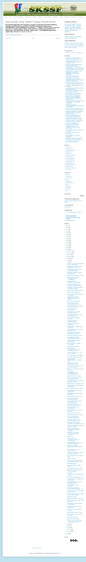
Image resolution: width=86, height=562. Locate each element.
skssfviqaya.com (69, 151)
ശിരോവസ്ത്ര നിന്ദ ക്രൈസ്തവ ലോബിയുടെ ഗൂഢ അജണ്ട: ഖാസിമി (75, 423)
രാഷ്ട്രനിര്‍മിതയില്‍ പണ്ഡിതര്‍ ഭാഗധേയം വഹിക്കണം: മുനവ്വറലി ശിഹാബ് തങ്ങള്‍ (75, 69)
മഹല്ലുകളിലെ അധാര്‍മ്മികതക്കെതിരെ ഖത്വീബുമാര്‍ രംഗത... (72, 373)
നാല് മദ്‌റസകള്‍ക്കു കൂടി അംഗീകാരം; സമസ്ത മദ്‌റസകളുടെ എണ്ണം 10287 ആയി (75, 83)
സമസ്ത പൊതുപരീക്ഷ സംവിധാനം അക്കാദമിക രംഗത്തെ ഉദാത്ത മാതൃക (74, 58)
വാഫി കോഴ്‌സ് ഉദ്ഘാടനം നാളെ (74, 396)
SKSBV (72, 44)
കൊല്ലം (66, 30)
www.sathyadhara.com (70, 159)
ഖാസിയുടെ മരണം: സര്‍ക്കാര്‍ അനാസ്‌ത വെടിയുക (73, 312)
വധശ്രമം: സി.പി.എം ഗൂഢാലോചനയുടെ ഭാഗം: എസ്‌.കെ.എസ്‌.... (73, 439)
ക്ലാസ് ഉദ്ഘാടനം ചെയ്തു (73, 346)
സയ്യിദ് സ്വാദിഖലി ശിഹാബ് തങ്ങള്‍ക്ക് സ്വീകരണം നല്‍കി (74, 285)
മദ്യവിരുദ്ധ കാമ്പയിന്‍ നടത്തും (74, 375)
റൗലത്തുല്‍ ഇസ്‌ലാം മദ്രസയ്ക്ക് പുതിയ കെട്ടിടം (74, 391)
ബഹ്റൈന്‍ (67, 38)
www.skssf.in (68, 153)
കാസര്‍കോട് (67, 24)
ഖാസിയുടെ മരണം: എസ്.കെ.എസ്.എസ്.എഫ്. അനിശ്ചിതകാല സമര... (73, 349)
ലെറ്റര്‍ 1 (66, 200)
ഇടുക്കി (78, 27)
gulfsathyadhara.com (70, 163)
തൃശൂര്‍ (66, 27)
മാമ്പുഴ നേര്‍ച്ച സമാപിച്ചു (72, 517)
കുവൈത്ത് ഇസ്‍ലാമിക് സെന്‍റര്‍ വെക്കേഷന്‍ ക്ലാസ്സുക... (74, 270)
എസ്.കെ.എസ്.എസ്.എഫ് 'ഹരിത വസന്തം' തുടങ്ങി (74, 353)
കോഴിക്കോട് (67, 25)
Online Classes (48, 16)
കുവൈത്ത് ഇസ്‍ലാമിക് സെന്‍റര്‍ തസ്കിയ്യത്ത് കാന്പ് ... (74, 401)
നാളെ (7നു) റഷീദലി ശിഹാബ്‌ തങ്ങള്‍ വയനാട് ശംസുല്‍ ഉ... (75, 426)
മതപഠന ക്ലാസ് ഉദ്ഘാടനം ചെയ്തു (75, 388)
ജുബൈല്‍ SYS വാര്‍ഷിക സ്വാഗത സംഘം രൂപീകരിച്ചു (74, 470)
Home (5, 16)
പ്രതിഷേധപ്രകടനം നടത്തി (73, 412)
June (68, 262)
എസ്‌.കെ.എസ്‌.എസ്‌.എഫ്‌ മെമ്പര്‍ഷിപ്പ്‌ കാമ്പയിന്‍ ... (73, 363)
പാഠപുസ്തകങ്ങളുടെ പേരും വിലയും (73, 212)
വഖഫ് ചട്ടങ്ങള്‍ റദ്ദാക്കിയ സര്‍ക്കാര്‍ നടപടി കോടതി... (74, 504)
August (68, 258)
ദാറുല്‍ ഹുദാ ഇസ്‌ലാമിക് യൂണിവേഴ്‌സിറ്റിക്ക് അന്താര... (74, 417)
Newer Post (8, 38)
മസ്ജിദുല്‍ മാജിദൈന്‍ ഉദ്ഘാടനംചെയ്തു (72, 321)
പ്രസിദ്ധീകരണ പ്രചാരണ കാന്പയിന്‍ (73, 485)
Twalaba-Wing (72, 43)
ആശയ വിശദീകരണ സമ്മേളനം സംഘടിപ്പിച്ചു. (74, 344)
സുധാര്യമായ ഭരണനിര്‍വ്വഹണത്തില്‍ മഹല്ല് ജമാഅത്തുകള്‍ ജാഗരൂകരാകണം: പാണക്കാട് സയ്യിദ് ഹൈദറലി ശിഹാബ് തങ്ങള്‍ (75, 90)
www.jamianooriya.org (70, 150)
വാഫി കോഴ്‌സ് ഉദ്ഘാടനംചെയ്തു (74, 357)
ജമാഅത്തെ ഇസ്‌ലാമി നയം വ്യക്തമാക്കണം (73, 407)
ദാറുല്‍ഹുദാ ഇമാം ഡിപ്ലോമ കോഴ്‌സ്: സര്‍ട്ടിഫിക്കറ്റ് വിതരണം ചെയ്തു (74, 121)
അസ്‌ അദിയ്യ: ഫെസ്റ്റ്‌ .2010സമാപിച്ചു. (72, 309)
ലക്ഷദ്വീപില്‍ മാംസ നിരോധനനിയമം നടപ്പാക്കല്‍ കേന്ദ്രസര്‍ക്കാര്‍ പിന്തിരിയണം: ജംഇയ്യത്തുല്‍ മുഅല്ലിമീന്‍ (74, 72)
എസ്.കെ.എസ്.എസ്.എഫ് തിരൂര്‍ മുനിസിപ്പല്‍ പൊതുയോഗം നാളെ (75, 461)
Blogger (58, 553)
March (68, 527)
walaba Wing (69, 176)
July (68, 260)
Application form (67, 207)
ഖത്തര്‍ (79, 36)
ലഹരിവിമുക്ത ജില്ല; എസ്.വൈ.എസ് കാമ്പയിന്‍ (73, 282)
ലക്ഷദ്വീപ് (67, 31)
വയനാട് (78, 24)
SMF (68, 44)
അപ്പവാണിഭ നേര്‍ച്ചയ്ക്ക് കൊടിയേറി (75, 290)
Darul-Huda (74, 46)
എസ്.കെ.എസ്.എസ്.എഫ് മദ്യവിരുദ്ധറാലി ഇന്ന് (73, 399)
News (10, 16)
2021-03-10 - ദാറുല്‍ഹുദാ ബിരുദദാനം (74, 52)
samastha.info (69, 147)
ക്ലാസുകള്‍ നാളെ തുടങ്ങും (73, 518)
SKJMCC (76, 44)
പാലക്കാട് (78, 25)
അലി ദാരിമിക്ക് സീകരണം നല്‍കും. (74, 512)
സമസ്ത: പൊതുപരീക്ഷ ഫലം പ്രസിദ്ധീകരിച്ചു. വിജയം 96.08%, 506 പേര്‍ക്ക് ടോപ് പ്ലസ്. (74, 61)
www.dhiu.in (68, 169)
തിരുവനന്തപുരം (74, 30)
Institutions (40, 16)
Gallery (60, 16)
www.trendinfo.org (69, 156)
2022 (67, 227)
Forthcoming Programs (18, 16)
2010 (67, 249)
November (69, 252)
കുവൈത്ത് (74, 38)
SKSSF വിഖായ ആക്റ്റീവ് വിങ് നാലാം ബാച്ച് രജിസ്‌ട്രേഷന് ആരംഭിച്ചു (73, 116)
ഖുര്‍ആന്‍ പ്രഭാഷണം (72, 458)
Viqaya (67, 179)
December (69, 251)
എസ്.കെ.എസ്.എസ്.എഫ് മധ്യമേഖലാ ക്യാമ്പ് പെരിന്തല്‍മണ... (73, 278)
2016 (67, 238)
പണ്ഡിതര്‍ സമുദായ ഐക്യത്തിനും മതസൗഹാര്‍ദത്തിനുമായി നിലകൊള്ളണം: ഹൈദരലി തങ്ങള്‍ (74, 65)
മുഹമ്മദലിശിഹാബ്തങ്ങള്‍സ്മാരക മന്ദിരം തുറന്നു (74, 507)
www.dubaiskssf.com (70, 161)
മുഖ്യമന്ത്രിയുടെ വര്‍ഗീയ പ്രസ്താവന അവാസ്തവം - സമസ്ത (75, 381)
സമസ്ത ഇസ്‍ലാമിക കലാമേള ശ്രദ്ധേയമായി (73, 341)
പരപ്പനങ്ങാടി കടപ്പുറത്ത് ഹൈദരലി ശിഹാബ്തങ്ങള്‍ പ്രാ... (74, 315)
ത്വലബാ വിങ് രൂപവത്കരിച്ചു (73, 292)
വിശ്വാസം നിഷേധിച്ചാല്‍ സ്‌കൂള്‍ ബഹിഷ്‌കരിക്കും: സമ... (74, 378)
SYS (65, 44)
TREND (66, 43)
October (69, 254)
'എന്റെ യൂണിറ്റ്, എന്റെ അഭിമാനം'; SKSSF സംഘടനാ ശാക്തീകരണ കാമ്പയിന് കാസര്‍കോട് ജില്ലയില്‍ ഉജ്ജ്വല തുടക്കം (73, 97)
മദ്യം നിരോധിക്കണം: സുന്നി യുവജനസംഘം (73, 450)
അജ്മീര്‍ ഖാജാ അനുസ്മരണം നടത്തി (75, 275)
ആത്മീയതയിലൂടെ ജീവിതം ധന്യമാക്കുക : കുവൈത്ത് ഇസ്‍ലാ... (73, 298)
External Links (28, 16)
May (68, 524)
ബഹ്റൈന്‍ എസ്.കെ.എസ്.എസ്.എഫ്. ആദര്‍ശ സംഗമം (75, 474)
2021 (67, 229)
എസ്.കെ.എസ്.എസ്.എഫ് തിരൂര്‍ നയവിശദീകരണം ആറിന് (74, 521)
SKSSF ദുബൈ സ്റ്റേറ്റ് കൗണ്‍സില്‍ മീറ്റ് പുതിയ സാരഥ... (75, 491)
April (68, 525)
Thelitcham (68, 189)
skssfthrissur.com (69, 166)
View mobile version (37, 547)
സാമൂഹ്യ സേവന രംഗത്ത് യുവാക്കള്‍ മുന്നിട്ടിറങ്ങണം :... (75, 479)
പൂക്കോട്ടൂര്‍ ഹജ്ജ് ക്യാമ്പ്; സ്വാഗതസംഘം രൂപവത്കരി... (74, 404)
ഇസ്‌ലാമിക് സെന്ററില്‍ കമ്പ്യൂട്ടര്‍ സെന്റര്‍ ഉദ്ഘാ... (74, 273)
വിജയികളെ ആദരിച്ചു (71, 463)
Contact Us (73, 16)
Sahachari (66, 47)
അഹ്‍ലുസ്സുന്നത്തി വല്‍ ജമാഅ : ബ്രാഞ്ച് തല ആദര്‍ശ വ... (74, 333)
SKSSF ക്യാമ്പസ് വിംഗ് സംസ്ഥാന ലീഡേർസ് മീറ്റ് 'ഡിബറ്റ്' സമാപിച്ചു (73, 93)
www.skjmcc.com (69, 148)
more (67, 190)
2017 (67, 236)
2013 (67, 243)
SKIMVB (81, 44)
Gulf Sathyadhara (69, 182)
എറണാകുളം (72, 27)
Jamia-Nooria (68, 46)
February (69, 529)
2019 (67, 232)
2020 (67, 231)
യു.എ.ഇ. (70, 36)
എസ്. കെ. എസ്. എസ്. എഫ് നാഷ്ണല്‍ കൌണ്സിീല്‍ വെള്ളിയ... (75, 494)
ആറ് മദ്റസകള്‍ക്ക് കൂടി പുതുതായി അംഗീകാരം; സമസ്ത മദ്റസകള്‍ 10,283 (74, 139)
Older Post (58, 38)
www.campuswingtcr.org (71, 167)
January (69, 531)
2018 (67, 234)
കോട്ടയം (66, 28)
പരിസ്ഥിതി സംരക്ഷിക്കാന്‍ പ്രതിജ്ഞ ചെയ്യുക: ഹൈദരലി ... (75, 453)
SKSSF (34, 16)
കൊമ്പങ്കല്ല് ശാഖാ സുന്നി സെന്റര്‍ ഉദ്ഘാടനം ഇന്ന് (74, 330)
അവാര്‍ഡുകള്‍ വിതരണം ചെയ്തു (74, 335)
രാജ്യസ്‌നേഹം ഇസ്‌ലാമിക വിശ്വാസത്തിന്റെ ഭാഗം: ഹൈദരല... (73, 433)
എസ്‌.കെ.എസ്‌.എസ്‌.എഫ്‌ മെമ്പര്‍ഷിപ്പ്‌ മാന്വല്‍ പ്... (73, 303)
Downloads (66, 16)
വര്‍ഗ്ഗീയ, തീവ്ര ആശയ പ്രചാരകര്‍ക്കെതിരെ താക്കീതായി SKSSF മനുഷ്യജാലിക (75, 105)
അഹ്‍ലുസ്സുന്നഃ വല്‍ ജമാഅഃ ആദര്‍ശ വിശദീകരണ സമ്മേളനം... (75, 288)
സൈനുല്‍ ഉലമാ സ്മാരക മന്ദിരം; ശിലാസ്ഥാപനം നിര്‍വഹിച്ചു (73, 141)
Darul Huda (68, 185)
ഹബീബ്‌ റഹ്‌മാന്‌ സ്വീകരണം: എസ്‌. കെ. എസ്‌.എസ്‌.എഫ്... (75, 366)
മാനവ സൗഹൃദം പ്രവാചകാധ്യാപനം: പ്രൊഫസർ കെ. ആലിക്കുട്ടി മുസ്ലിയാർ (75, 109)
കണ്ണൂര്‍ (73, 24)
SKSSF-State (80, 46)
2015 (67, 240)
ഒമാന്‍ (75, 36)
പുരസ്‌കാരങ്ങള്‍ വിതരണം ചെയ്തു (75, 414)
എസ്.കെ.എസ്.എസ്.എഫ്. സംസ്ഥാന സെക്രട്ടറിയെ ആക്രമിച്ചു (73, 429)
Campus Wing (69, 177)
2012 (67, 245)
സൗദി (66, 36)
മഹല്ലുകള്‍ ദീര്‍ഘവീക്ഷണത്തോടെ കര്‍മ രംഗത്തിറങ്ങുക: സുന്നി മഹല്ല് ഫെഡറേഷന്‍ (75, 102)
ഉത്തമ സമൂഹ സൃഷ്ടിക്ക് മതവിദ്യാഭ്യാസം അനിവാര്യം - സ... (75, 446)
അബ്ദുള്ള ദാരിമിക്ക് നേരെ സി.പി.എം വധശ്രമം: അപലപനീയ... (75, 443)
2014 (67, 242)
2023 (67, 225)
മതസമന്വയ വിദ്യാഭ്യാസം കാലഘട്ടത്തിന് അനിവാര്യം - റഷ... (75, 488)
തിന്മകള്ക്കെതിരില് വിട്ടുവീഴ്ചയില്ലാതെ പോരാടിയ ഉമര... (74, 360)
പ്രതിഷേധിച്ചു (70, 436)
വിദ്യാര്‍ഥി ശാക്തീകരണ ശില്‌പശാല (75, 498)
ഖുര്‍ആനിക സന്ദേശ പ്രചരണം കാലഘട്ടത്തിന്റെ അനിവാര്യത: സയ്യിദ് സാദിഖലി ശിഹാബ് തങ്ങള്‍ (75, 80)
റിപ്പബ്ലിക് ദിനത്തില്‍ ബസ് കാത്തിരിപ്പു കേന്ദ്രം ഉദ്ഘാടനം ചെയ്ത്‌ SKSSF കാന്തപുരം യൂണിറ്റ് (74, 112)
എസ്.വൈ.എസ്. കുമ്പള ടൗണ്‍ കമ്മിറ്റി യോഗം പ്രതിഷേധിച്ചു (75, 264)
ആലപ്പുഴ (72, 28)
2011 (67, 247)
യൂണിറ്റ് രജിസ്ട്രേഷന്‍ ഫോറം (75, 200)
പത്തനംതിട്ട (78, 28)
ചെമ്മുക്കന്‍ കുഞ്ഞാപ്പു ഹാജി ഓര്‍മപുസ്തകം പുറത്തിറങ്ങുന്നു (72, 76)
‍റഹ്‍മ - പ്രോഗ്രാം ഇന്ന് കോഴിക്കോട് (75, 355)
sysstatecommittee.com (71, 155)
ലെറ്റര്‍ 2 (66, 202)
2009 (67, 533)
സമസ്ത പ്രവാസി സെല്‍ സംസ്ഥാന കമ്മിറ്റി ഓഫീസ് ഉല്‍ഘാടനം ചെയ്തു (74, 118)
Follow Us (80, 16)
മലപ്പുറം (73, 25)
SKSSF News (68, 187)
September (69, 256)
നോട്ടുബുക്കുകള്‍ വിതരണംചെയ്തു (74, 468)
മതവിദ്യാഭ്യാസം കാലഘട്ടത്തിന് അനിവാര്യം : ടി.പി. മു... (74, 267)
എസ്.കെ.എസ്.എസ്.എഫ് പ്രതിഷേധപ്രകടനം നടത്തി (73, 420)
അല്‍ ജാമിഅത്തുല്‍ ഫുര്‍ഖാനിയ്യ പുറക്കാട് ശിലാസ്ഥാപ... (74, 306)
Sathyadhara (68, 181)
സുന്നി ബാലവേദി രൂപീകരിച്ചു (73, 301)
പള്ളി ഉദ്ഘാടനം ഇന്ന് (72, 496)
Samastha (55, 16)
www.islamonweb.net (70, 158)
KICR (67, 184)
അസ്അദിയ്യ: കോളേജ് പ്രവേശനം (75, 477)
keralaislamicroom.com (71, 164)
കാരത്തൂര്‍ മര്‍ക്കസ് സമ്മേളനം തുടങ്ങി (75, 383)
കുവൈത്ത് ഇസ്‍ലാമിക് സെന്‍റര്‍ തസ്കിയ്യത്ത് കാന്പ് (74, 482)
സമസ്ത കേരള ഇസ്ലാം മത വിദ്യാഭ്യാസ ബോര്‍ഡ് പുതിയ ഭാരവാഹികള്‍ (73, 127)
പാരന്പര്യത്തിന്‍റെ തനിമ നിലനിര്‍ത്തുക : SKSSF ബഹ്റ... (74, 338)
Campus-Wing (79, 43)
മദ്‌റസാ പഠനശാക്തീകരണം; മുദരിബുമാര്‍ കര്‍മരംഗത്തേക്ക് (72, 124)
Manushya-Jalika (73, 47)
